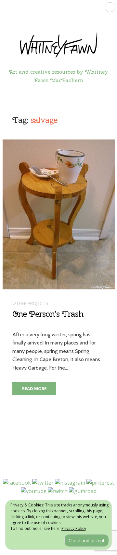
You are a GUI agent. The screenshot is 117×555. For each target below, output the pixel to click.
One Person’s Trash (47, 313)
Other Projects (30, 303)
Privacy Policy (73, 528)
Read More (34, 388)
